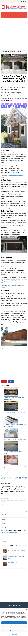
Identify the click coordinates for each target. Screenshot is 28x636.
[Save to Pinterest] (4, 381)
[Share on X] (17, 381)
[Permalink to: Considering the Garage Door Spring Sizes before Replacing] (11, 419)
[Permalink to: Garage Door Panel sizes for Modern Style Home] (11, 446)
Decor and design (16, 472)
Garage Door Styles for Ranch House (16, 208)
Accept (14, 623)
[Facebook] (22, 1)
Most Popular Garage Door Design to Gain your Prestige (21, 477)
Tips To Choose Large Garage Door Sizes (14, 412)
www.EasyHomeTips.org (14, 605)
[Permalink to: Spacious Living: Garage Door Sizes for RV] (11, 433)
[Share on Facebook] (11, 381)
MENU (24, 16)
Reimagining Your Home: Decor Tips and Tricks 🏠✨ (7, 477)
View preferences (14, 630)
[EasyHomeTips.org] (14, 7)
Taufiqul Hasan (5, 483)
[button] (26, 609)
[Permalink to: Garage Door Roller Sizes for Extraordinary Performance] (11, 460)
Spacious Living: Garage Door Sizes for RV (15, 439)
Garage (6, 472)
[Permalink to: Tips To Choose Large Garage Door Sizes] (11, 406)
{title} (13, 634)
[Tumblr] (26, 1)
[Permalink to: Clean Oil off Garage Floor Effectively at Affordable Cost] (11, 392)
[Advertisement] (14, 33)
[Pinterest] (24, 1)
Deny (14, 627)
